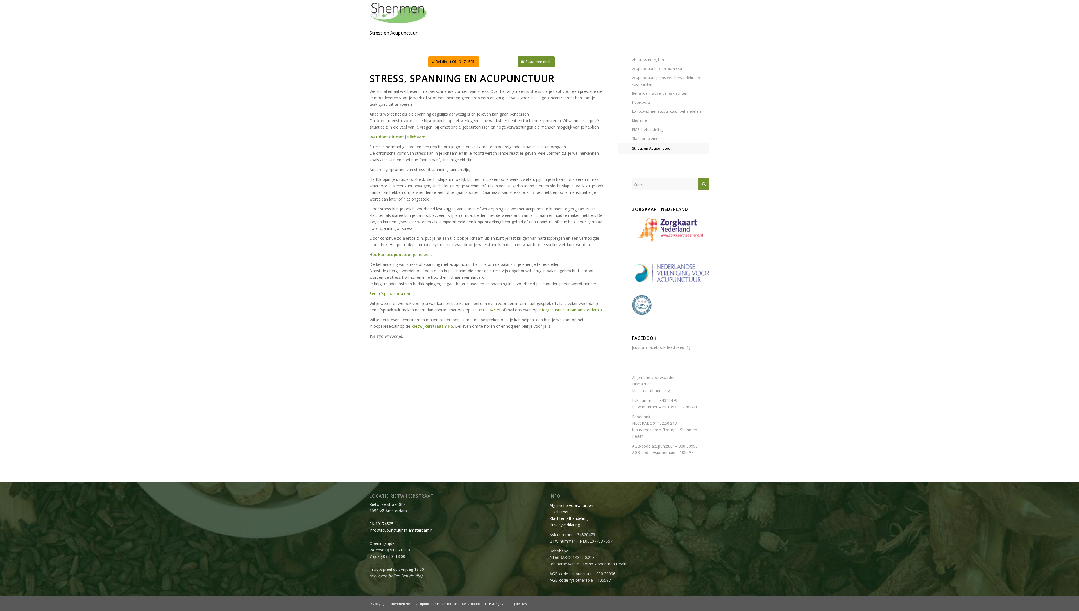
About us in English (648, 59)
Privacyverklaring (565, 524)
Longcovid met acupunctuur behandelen (666, 111)
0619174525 (489, 310)
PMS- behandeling (647, 129)
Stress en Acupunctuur (394, 33)
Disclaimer (641, 384)
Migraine (639, 120)
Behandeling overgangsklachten (659, 93)
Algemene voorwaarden (653, 377)
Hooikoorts (641, 102)
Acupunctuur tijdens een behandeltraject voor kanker (667, 81)
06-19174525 (381, 523)
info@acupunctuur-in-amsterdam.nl (571, 310)
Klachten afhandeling (651, 390)
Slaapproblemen (646, 138)
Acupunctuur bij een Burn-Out (657, 68)
